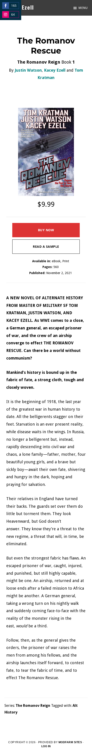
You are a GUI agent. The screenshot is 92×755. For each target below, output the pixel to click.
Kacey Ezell (54, 70)
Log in (46, 746)
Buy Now (46, 230)
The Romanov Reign (33, 705)
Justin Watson (28, 70)
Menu (83, 8)
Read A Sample (46, 246)
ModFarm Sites (70, 742)
